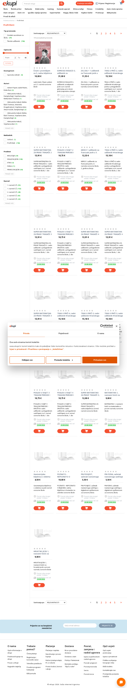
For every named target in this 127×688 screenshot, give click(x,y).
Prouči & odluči (9, 16)
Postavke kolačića (62, 360)
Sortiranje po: (39, 33)
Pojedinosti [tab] (63, 333)
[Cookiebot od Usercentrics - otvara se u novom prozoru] (102, 326)
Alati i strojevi (8, 13)
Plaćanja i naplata (52, 650)
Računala (28, 9)
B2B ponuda (111, 13)
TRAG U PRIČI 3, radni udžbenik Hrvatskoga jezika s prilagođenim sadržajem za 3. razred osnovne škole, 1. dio (114, 314)
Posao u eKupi (13, 663)
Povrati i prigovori (90, 663)
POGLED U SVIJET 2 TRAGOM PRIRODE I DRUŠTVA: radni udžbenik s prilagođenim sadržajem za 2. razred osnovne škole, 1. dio (65, 151)
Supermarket (55, 13)
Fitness (89, 9)
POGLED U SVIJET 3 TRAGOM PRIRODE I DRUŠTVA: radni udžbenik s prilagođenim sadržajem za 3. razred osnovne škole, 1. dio (42, 393)
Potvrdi (8, 63)
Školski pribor (16, 9)
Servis (86, 670)
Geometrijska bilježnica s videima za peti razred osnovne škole (42, 475)
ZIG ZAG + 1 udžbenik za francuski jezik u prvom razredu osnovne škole (90, 71)
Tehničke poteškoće (34, 663)
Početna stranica (8, 20)
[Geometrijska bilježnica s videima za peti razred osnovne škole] (43, 456)
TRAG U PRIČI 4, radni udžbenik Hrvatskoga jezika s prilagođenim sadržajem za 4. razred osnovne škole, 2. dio (114, 151)
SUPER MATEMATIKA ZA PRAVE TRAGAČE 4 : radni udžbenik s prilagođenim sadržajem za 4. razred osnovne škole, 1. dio (114, 232)
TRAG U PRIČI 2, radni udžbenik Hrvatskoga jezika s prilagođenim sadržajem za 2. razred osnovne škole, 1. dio (113, 71)
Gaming (50, 9)
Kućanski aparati (63, 9)
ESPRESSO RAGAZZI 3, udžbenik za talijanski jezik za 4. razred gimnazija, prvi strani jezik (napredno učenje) (66, 71)
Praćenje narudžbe (84, 3)
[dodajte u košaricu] (39, 107)
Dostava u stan (70, 656)
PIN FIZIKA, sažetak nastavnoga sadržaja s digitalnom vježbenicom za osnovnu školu (114, 475)
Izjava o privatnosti (110, 656)
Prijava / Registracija (106, 3)
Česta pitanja (32, 653)
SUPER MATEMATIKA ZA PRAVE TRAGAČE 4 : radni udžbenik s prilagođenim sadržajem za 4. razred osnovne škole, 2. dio (90, 232)
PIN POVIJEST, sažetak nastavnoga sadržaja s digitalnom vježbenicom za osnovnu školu (90, 475)
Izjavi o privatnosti (18, 349)
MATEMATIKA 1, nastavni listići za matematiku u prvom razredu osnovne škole (112, 393)
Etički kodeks (107, 666)
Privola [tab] (26, 333)
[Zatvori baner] (116, 326)
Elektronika (39, 9)
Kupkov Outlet (86, 13)
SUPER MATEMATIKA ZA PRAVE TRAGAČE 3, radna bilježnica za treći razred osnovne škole (90, 393)
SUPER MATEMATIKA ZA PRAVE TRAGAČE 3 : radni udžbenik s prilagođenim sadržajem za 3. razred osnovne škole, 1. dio (43, 232)
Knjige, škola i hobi (70, 13)
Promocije (100, 13)
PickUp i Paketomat (72, 660)
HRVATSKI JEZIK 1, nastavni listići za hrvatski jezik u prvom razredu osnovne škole (41, 552)
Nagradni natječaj (14, 666)
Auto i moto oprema (114, 9)
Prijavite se (107, 625)
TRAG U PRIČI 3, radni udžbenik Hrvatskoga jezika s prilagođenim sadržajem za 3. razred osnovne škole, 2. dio (90, 314)
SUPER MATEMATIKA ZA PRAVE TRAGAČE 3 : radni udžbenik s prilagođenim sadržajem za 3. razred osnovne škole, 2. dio (43, 314)
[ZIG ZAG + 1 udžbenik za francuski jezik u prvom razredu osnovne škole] (90, 52)
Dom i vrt (21, 13)
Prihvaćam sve (100, 360)
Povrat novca (89, 674)
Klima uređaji (78, 9)
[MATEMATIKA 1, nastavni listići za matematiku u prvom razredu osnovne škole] (114, 374)
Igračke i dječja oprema (37, 13)
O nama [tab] (100, 333)
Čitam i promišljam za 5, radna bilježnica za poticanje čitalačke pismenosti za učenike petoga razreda (42, 71)
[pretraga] (61, 3)
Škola (5, 9)
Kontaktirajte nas (109, 670)
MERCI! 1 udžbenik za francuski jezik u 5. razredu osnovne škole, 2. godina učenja (90, 151)
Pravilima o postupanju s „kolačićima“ (46, 349)
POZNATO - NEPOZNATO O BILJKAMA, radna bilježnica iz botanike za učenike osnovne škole (66, 475)
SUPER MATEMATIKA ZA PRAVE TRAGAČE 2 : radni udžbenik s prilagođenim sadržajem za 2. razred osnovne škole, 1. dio (43, 151)
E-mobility (100, 9)
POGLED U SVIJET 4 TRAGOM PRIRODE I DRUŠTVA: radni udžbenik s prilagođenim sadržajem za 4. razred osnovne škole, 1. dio (65, 393)
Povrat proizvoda (90, 666)
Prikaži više (9, 128)
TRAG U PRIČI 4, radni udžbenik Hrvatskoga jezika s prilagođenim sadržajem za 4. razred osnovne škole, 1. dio (66, 314)
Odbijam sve (27, 360)
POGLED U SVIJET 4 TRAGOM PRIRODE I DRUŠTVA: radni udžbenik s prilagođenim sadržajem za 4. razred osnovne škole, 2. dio (65, 232)
